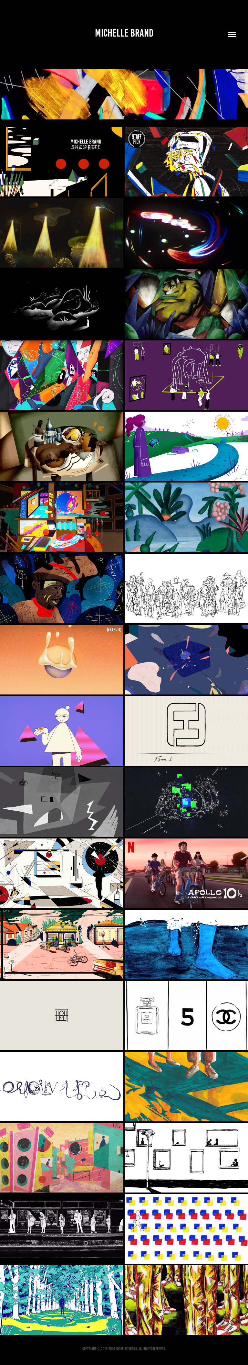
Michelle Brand (124, 33)
